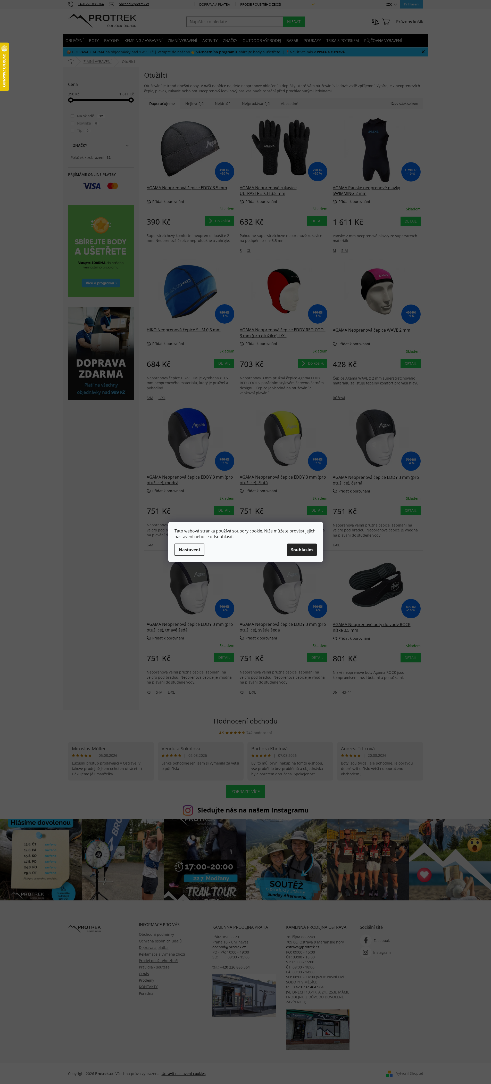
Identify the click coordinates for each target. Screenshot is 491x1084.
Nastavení (189, 550)
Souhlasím (302, 550)
